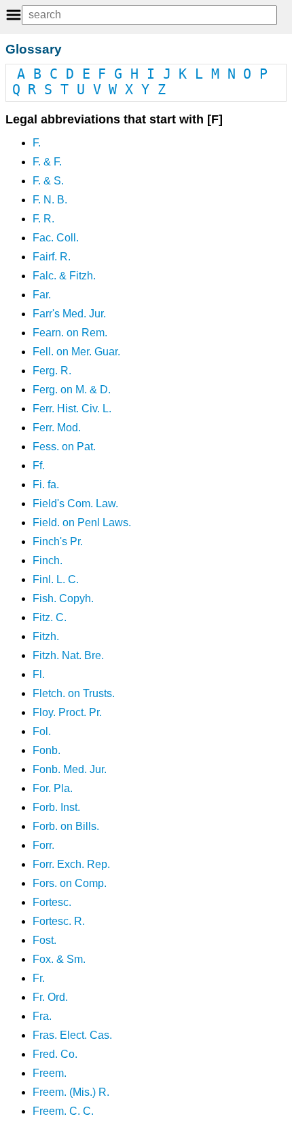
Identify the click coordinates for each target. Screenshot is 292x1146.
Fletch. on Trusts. (74, 693)
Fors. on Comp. (70, 883)
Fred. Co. (55, 1054)
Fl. (39, 674)
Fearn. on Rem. (70, 332)
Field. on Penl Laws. (82, 522)
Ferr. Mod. (57, 427)
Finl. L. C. (56, 579)
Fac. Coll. (56, 237)
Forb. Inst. (56, 807)
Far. (42, 294)
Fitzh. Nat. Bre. (68, 655)
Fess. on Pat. (64, 446)
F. (37, 143)
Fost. (44, 940)
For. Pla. (53, 788)
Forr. (43, 845)
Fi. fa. (46, 484)
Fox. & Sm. (59, 959)
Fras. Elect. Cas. (72, 1035)
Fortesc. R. (59, 921)
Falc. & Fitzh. (64, 275)
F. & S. (48, 180)
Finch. (47, 560)
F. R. (43, 218)
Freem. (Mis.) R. (71, 1092)
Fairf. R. (52, 256)
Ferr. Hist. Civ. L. (72, 408)
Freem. (50, 1073)
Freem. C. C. (63, 1111)
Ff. (39, 465)
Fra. (42, 1016)
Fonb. (46, 750)
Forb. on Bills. (66, 826)
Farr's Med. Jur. (69, 313)
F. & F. (47, 161)
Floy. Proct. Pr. (67, 712)
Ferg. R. (52, 370)
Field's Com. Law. (75, 503)
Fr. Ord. (50, 997)
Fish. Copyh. (63, 598)
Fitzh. (46, 636)
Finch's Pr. (58, 541)
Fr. (39, 978)
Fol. (42, 731)
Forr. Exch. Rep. (71, 864)
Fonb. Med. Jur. (70, 769)
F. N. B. (50, 199)
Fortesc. (52, 902)
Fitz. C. (50, 617)
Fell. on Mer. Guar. (76, 351)
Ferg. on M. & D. (72, 389)
